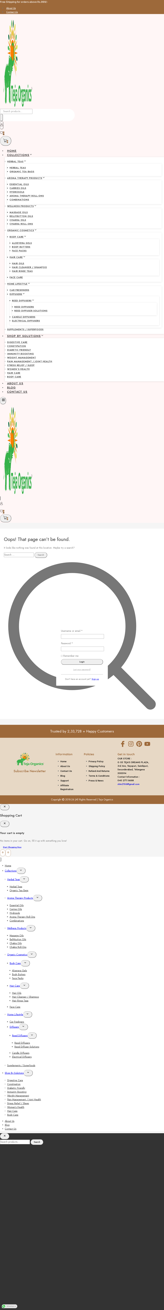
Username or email (76, 631)
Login (82, 661)
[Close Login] (4, 807)
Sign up (95, 679)
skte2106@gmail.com (128, 784)
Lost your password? (82, 669)
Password (71, 643)
